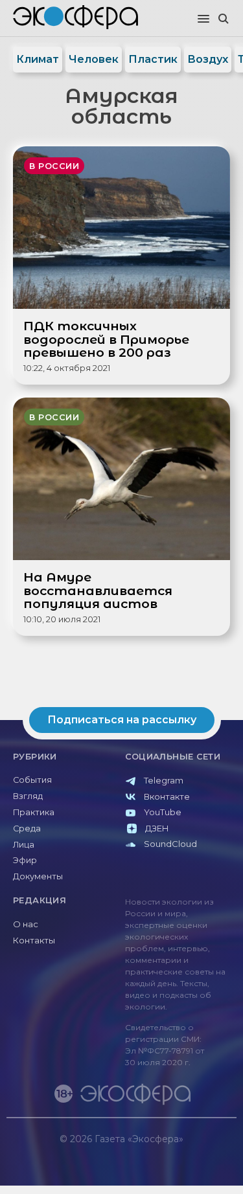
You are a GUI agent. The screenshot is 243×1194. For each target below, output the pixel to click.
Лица (23, 845)
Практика (33, 812)
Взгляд (28, 796)
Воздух (207, 59)
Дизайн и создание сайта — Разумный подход (156, 1151)
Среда (27, 828)
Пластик (153, 59)
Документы (38, 876)
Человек (94, 59)
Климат (37, 59)
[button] (203, 19)
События (32, 780)
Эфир (25, 860)
